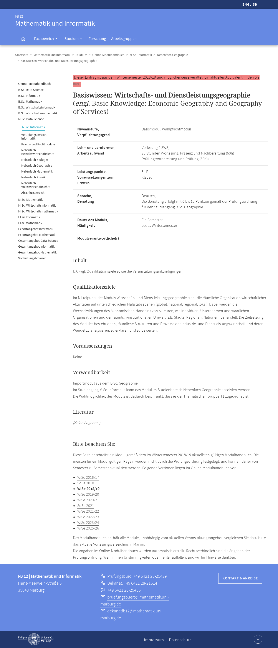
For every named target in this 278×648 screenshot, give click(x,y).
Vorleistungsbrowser (32, 258)
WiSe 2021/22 (88, 511)
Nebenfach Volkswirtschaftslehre (35, 185)
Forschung (97, 38)
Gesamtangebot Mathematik (37, 252)
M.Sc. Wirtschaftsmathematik (38, 211)
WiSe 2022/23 (88, 517)
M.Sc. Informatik (141, 55)
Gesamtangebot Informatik (36, 247)
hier (76, 84)
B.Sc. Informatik (29, 96)
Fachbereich (44, 38)
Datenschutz (180, 640)
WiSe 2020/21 (88, 500)
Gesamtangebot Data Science (38, 241)
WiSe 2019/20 (88, 494)
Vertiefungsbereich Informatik (33, 137)
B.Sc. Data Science (30, 90)
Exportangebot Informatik (35, 229)
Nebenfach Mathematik (37, 171)
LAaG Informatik (29, 217)
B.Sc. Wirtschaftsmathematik (38, 113)
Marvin (138, 544)
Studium (72, 38)
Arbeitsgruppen (124, 38)
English (250, 4)
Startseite (21, 55)
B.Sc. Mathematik (30, 102)
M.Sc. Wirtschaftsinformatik (37, 206)
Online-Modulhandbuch (108, 55)
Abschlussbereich (33, 193)
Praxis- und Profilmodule (38, 144)
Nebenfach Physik (33, 177)
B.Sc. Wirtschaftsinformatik (36, 107)
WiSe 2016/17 (88, 477)
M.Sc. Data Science (31, 119)
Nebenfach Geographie (172, 55)
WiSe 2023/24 (88, 522)
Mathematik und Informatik (51, 55)
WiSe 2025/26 (88, 528)
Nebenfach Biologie (34, 160)
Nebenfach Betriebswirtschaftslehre (37, 152)
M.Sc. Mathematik (30, 200)
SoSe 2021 (85, 505)
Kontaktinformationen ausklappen (258, 639)
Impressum (154, 640)
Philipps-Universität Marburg (35, 639)
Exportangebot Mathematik (36, 235)
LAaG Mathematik (30, 223)
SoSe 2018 (85, 483)
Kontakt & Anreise (240, 578)
